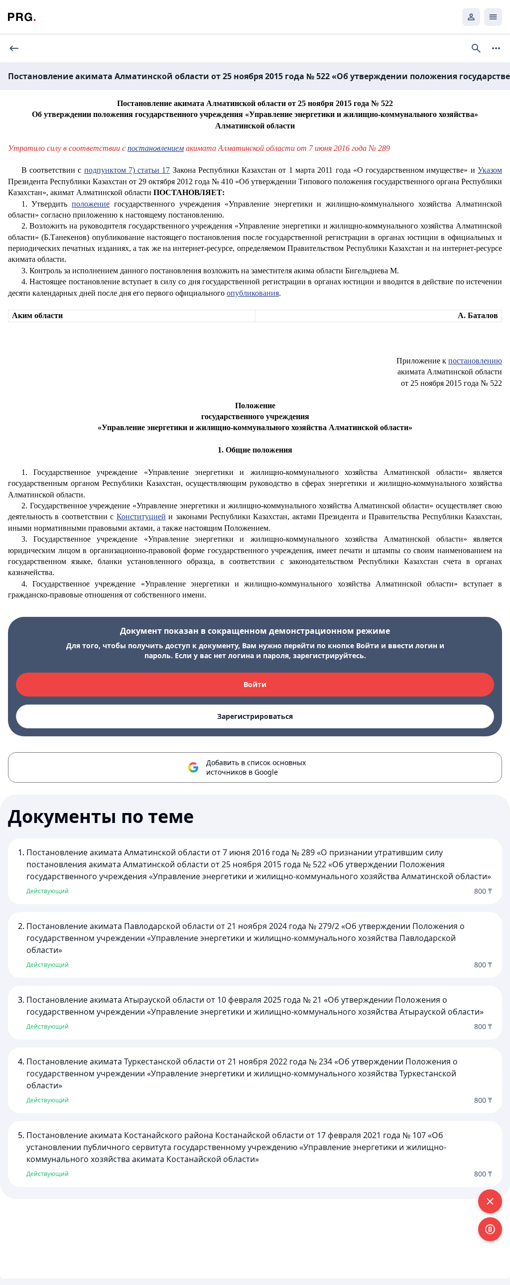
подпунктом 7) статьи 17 (127, 170)
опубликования (253, 293)
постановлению (475, 360)
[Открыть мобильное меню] (493, 17)
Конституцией (141, 516)
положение (91, 204)
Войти (255, 684)
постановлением (156, 148)
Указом (490, 170)
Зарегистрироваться (255, 716)
